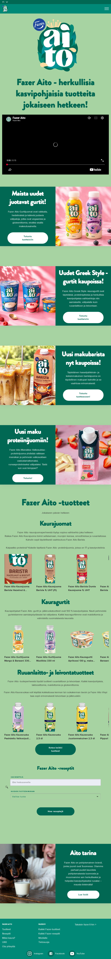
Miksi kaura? (8, 938)
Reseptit (6, 934)
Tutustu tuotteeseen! (83, 395)
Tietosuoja (43, 942)
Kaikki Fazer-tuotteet (49, 929)
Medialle (42, 938)
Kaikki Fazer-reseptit (49, 934)
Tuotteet (6, 929)
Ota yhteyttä (8, 946)
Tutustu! (27, 478)
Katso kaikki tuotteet (55, 749)
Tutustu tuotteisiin (27, 238)
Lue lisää (83, 895)
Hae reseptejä (55, 811)
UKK (4, 942)
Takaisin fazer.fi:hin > (85, 924)
